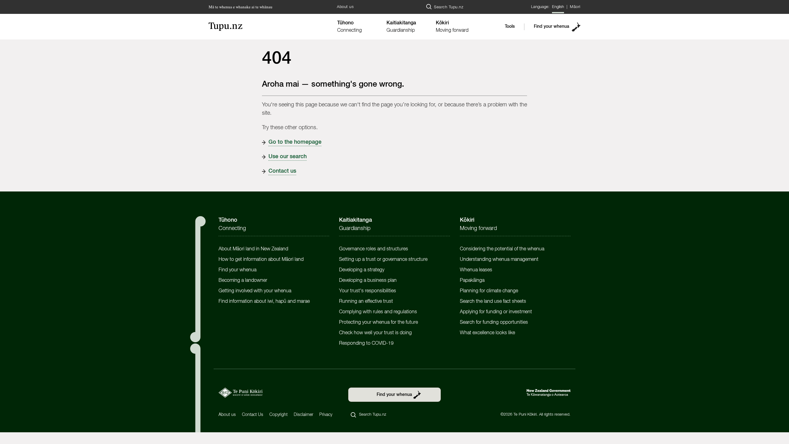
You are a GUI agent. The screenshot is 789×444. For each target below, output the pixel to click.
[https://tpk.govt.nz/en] (241, 393)
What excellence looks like (487, 333)
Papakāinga (472, 280)
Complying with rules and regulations (378, 312)
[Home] (270, 27)
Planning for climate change (489, 291)
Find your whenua (551, 26)
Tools (510, 26)
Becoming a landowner (243, 280)
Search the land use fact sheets (493, 301)
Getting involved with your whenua (255, 291)
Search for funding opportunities (494, 322)
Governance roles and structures (373, 249)
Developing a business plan (368, 280)
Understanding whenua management (499, 259)
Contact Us (252, 415)
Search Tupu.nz (448, 7)
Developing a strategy (361, 270)
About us (345, 7)
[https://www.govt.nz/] (548, 393)
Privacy (325, 415)
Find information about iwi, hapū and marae (264, 301)
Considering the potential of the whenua (502, 249)
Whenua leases (476, 270)
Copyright (278, 415)
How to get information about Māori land (261, 259)
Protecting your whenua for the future (378, 322)
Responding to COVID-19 (366, 343)
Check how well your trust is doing (375, 333)
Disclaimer (303, 415)
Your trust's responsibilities (367, 291)
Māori (575, 7)
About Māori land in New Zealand (253, 249)
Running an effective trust (366, 301)
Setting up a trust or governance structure (383, 259)
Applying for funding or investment (496, 312)
